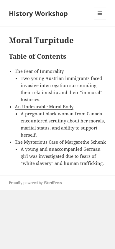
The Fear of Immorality (39, 71)
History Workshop (38, 13)
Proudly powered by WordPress (35, 182)
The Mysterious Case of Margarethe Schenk (60, 142)
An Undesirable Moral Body (44, 106)
